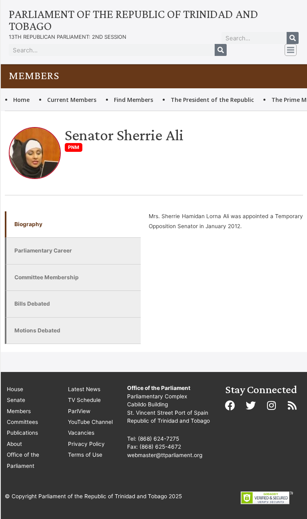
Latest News (84, 389)
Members (19, 411)
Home (21, 99)
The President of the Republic (212, 99)
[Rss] (292, 405)
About (14, 444)
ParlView (79, 411)
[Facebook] (230, 405)
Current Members (71, 99)
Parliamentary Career (43, 250)
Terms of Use (85, 454)
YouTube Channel (90, 422)
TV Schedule (84, 400)
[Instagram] (271, 405)
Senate (16, 400)
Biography (28, 224)
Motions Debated (37, 330)
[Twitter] (251, 405)
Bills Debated (32, 303)
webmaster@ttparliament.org (164, 455)
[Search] (293, 38)
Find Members (133, 99)
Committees (22, 422)
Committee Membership (46, 277)
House (15, 389)
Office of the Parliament (23, 460)
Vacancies (81, 433)
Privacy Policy (86, 444)
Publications (22, 433)
